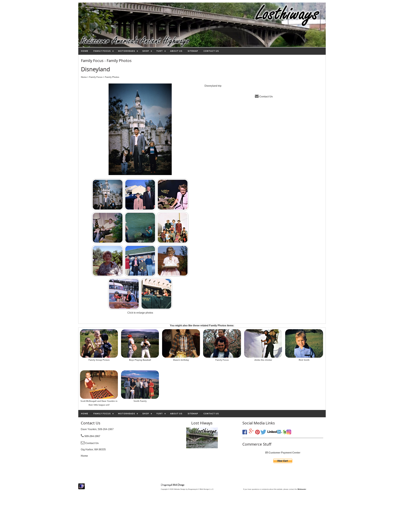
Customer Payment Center (284, 452)
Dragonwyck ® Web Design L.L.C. (201, 489)
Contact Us (266, 96)
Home (84, 455)
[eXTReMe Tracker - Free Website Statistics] (81, 487)
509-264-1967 (92, 436)
